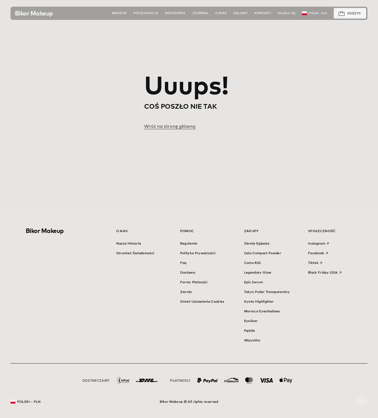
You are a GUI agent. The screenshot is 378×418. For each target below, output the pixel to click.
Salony (240, 13)
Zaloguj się (287, 13)
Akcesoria (175, 13)
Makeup (119, 13)
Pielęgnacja (145, 13)
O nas (220, 13)
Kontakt (262, 13)
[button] (341, 13)
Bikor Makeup (45, 231)
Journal (200, 13)
